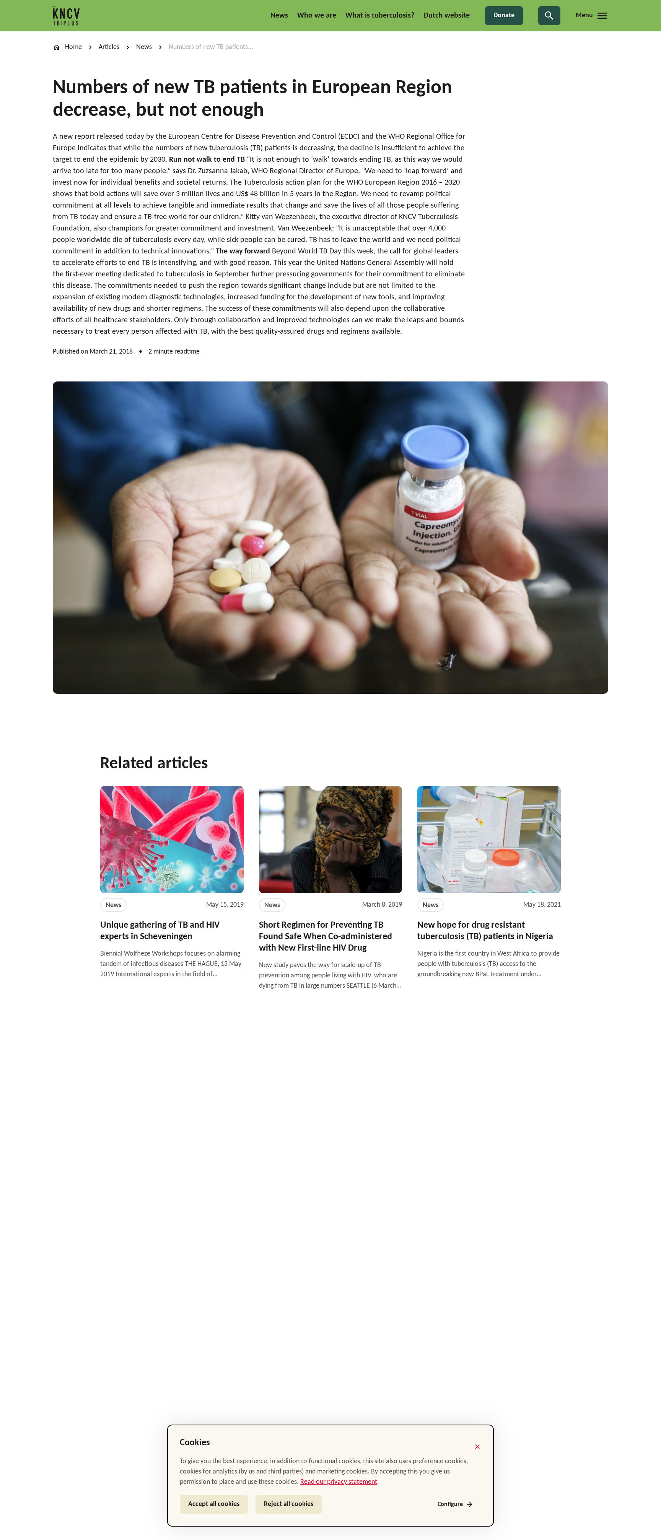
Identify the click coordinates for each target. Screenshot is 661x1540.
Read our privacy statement (338, 1482)
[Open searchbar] (549, 15)
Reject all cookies (288, 1504)
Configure (450, 1504)
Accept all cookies (213, 1504)
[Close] (477, 1446)
